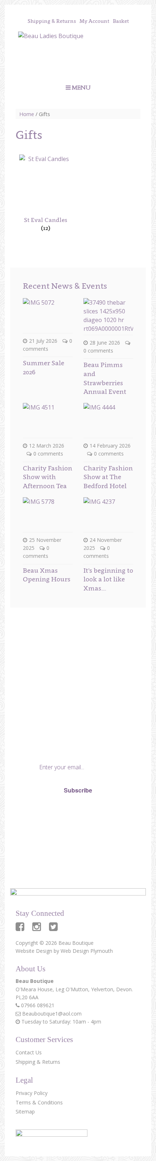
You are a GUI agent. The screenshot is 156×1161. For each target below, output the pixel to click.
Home (26, 114)
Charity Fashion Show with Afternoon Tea (47, 477)
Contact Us (29, 1052)
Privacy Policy (43, 815)
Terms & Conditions (39, 1102)
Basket (121, 21)
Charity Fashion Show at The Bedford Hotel (108, 477)
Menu (81, 88)
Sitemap (25, 1111)
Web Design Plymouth (87, 950)
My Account (94, 21)
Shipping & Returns (52, 21)
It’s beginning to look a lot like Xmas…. (108, 579)
